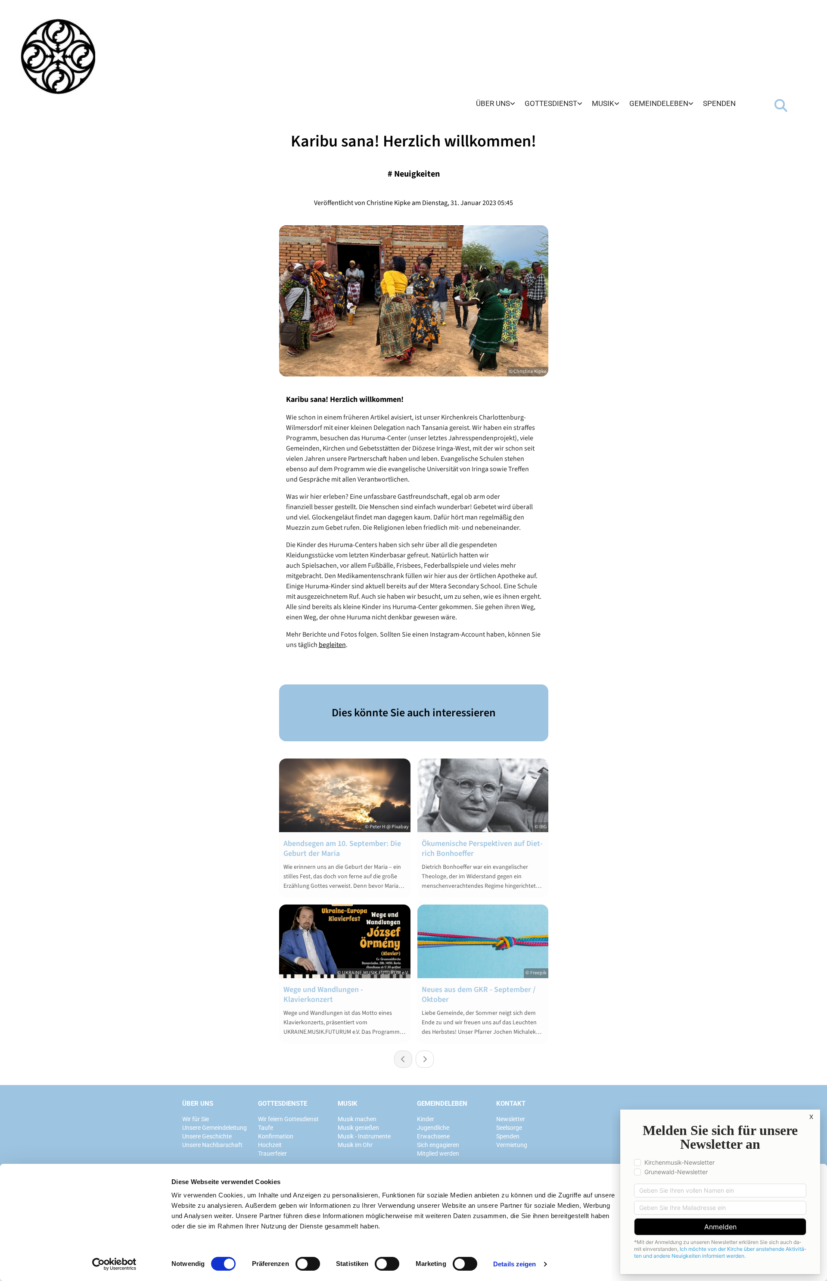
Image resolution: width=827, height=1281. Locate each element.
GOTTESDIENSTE (282, 1103)
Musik (603, 103)
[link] (495, 104)
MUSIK (348, 1103)
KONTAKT (510, 1103)
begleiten (332, 645)
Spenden (719, 103)
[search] (780, 105)
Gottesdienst (551, 103)
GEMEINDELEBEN (442, 1103)
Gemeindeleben (658, 103)
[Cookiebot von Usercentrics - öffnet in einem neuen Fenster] (114, 1264)
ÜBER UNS (197, 1103)
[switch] (307, 1264)
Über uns (493, 103)
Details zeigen (514, 1264)
